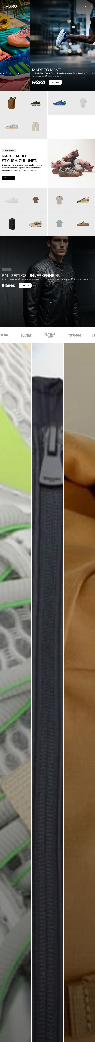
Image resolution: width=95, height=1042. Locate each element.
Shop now (25, 82)
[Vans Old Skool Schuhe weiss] (12, 200)
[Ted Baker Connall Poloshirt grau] (59, 200)
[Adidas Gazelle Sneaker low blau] (59, 103)
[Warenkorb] (88, 5)
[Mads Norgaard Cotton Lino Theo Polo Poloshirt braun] (35, 200)
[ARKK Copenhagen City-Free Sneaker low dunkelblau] (35, 103)
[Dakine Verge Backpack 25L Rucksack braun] (12, 103)
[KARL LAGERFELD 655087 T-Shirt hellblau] (59, 224)
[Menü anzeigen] (91, 6)
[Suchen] (81, 6)
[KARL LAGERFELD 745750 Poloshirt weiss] (83, 103)
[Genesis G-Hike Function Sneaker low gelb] (83, 200)
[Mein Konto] (85, 6)
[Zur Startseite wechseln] (10, 6)
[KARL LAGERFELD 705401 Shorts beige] (35, 127)
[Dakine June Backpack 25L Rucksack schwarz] (12, 224)
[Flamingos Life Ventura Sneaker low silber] (12, 127)
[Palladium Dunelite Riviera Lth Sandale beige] (83, 224)
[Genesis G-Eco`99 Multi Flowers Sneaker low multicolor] (35, 224)
